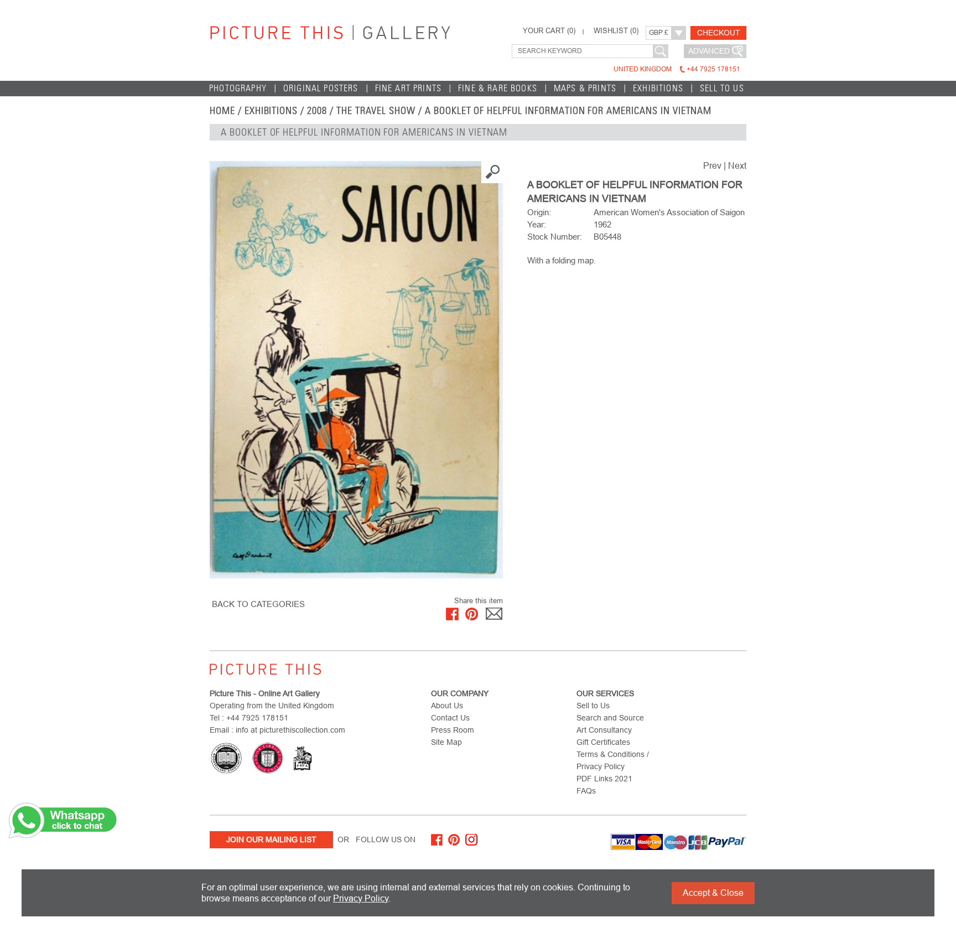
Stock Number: (554, 236)
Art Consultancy (604, 729)
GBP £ (658, 33)
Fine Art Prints (408, 88)
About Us (447, 705)
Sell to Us (722, 88)
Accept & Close (713, 893)
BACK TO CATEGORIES (258, 604)
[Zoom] (356, 369)
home (222, 111)
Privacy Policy (360, 898)
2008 (317, 111)
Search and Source (610, 717)
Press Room (452, 729)
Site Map (446, 742)
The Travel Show (375, 111)
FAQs (586, 790)
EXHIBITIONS (271, 111)
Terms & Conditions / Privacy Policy (612, 760)
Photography (238, 88)
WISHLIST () (616, 31)
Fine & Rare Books (497, 88)
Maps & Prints (585, 88)
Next (737, 165)
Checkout (718, 32)
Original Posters (320, 88)
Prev (712, 165)
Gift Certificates (603, 742)
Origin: (539, 212)
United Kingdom (677, 69)
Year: (536, 224)
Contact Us (450, 717)
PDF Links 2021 (604, 778)
